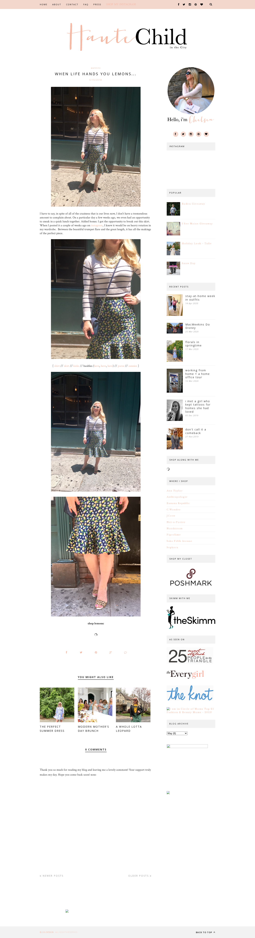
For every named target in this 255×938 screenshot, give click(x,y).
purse (121, 366)
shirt (57, 366)
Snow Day (189, 263)
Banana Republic (178, 503)
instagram (96, 225)
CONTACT (72, 4)
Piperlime (174, 534)
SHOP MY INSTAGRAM (121, 4)
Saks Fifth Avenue (179, 541)
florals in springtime (193, 343)
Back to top (204, 932)
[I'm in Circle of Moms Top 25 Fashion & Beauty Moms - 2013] (191, 712)
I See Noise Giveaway (197, 223)
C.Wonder (174, 509)
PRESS (97, 4)
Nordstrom (175, 528)
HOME (43, 4)
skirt (66, 366)
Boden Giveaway (193, 203)
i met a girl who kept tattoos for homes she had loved (198, 406)
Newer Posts (52, 875)
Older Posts (139, 875)
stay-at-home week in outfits (200, 297)
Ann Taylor (175, 490)
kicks (76, 366)
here (96, 366)
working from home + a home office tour (197, 374)
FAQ (85, 4)
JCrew (171, 515)
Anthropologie (177, 497)
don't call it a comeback (195, 431)
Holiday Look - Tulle (197, 243)
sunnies (132, 366)
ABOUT (56, 4)
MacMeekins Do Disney (197, 326)
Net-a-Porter (176, 522)
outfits (96, 68)
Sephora (172, 547)
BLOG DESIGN (47, 932)
